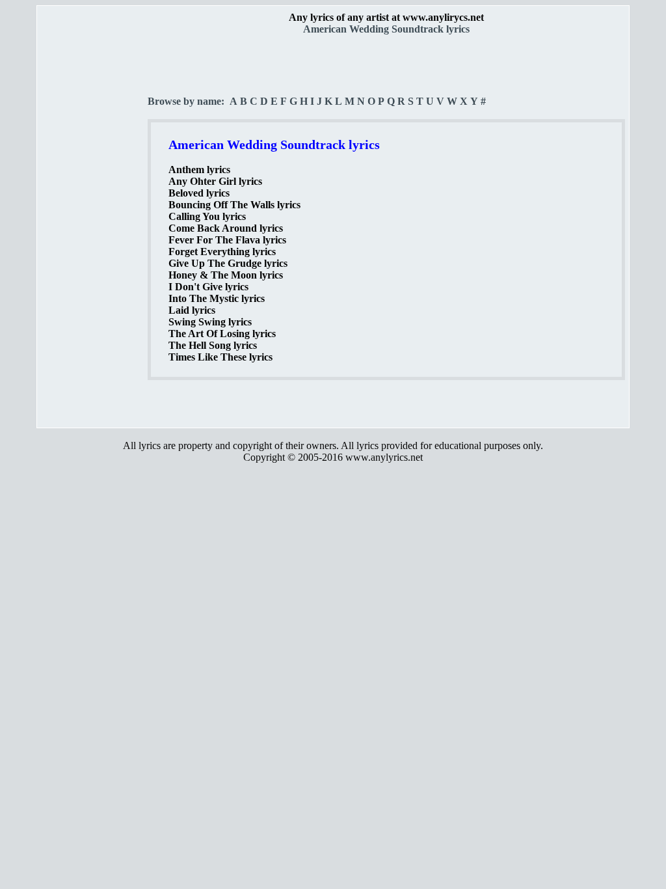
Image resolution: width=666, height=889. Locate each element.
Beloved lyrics (199, 192)
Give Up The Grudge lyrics (227, 263)
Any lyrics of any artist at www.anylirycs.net (386, 17)
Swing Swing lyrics (210, 321)
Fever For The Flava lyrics (227, 239)
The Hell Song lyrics (212, 345)
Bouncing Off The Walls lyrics (234, 204)
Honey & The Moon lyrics (225, 274)
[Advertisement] (93, 228)
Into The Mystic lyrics (216, 298)
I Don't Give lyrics (208, 286)
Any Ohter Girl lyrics (215, 181)
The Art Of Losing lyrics (222, 333)
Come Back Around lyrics (225, 228)
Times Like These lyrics (220, 356)
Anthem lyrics (199, 169)
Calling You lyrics (207, 216)
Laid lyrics (191, 310)
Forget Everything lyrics (222, 251)
